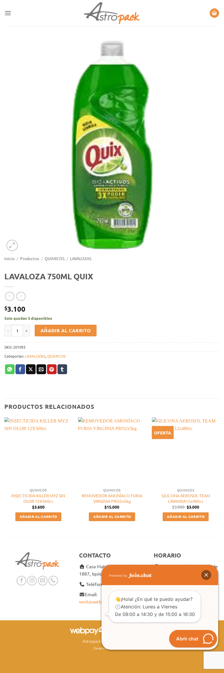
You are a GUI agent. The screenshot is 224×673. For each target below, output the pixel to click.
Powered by (118, 575)
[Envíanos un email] (43, 580)
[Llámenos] (53, 580)
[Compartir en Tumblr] (62, 369)
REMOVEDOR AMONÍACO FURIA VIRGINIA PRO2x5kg (112, 498)
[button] (7, 13)
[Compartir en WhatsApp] (10, 369)
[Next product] (9, 296)
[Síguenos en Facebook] (21, 580)
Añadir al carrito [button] (38, 516)
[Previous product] (20, 296)
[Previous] (4, 474)
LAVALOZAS (80, 258)
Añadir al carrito (66, 330)
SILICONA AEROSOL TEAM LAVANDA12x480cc (186, 498)
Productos (29, 258)
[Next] (219, 474)
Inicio (9, 258)
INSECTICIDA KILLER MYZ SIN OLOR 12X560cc (38, 498)
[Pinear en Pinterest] (52, 369)
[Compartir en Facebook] (20, 369)
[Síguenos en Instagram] (32, 580)
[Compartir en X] (31, 369)
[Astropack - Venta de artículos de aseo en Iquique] (112, 13)
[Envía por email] (41, 369)
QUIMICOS (54, 258)
